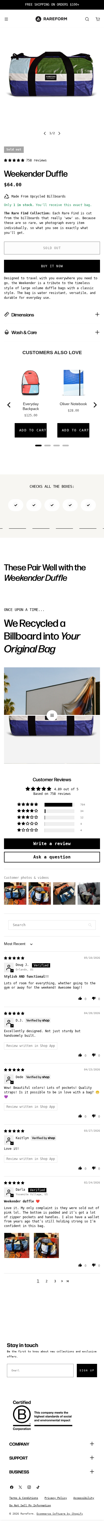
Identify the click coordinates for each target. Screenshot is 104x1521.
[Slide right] (59, 133)
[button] (15, 160)
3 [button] (55, 1281)
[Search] (87, 19)
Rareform (27, 1513)
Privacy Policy (56, 1497)
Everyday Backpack (31, 406)
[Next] (94, 405)
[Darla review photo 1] (17, 1245)
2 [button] (46, 1281)
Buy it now (52, 266)
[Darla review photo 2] (46, 1245)
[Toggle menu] (6, 19)
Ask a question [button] (52, 857)
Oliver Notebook (73, 404)
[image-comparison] (52, 715)
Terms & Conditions (23, 1497)
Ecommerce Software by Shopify (60, 1513)
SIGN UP (86, 1370)
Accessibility (83, 1497)
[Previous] (9, 405)
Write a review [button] (52, 843)
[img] (14, 958)
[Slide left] (45, 133)
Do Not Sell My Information (30, 1505)
